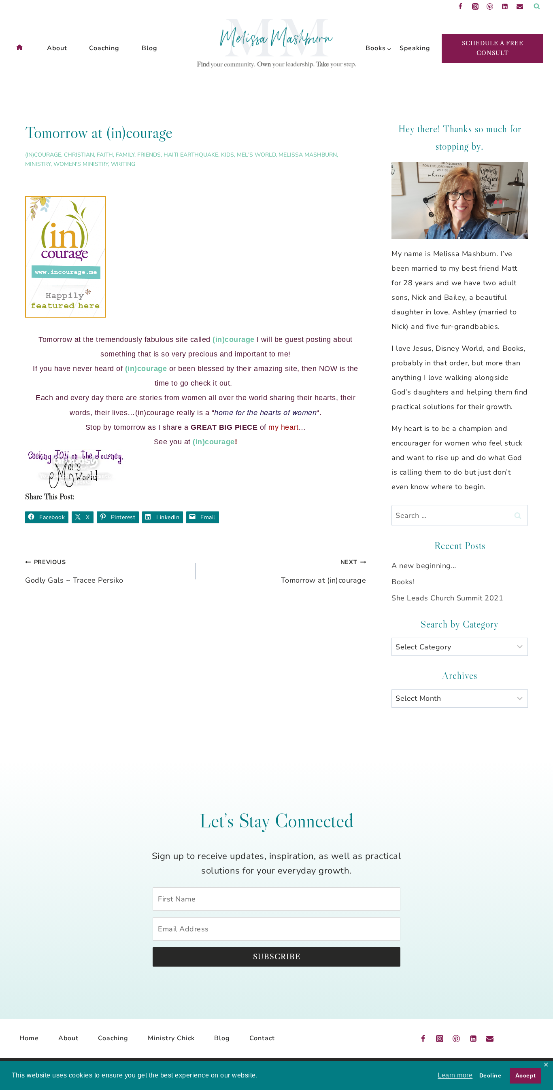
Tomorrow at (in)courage (323, 571)
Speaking (412, 48)
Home (29, 1038)
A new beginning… (423, 565)
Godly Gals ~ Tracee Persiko (74, 571)
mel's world (256, 155)
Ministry (38, 164)
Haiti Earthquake (191, 155)
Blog (149, 48)
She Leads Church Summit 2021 (447, 598)
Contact (262, 1038)
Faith (105, 155)
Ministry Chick (171, 1038)
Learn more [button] (455, 1075)
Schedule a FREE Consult (492, 48)
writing (123, 164)
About (57, 48)
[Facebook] (460, 6)
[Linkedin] (504, 6)
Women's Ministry (80, 164)
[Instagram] (475, 6)
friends (149, 155)
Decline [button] (490, 1075)
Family (125, 155)
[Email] (519, 6)
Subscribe (276, 956)
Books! (403, 582)
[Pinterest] (489, 6)
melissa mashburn (308, 155)
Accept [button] (525, 1075)
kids (227, 155)
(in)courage (43, 155)
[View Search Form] (536, 6)
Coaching (104, 48)
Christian (79, 155)
